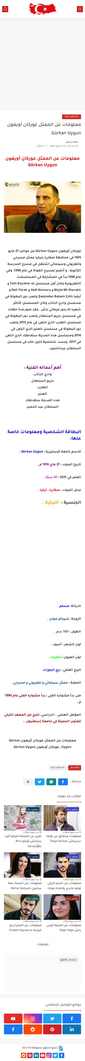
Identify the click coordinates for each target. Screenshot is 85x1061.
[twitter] (52, 1018)
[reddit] (33, 1029)
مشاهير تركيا (71, 116)
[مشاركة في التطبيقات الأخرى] (28, 781)
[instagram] (33, 1018)
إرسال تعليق (68, 959)
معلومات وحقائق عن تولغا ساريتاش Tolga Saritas (63, 839)
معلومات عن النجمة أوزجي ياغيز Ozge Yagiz (63, 928)
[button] (63, 781)
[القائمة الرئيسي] (80, 9)
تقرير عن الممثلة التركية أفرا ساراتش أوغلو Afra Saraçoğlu (23, 841)
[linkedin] (71, 1029)
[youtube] (13, 1018)
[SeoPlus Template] (60, 1048)
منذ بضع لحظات (70, 832)
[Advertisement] (42, 64)
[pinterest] (52, 1029)
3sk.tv (25, 1048)
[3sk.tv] (42, 9)
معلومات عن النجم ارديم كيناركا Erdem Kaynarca (25, 928)
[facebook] (71, 1018)
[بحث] (5, 9)
